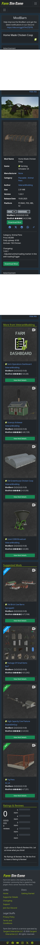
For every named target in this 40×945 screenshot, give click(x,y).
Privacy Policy (8, 917)
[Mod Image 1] (16, 115)
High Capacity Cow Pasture (18, 721)
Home (5, 893)
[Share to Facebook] (10, 227)
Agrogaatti (9, 608)
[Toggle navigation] (35, 3)
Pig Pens (11, 779)
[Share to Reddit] (22, 227)
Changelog (7, 900)
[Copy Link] (34, 227)
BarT (7, 666)
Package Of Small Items (17, 663)
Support (6, 904)
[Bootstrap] (14, 876)
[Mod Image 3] (24, 115)
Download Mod (14, 222)
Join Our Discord (10, 908)
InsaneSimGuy (11, 724)
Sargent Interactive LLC (13, 931)
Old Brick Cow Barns (15, 604)
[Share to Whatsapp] (28, 227)
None (20, 173)
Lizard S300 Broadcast (16, 539)
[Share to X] (16, 227)
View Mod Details (20, 380)
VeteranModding (25, 185)
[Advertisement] (20, 70)
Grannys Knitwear (14, 422)
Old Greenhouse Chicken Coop (20, 481)
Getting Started (27, 893)
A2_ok (7, 783)
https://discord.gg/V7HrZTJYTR (20, 27)
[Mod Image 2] (20, 115)
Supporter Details (10, 897)
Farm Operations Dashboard (19, 364)
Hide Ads (33, 91)
